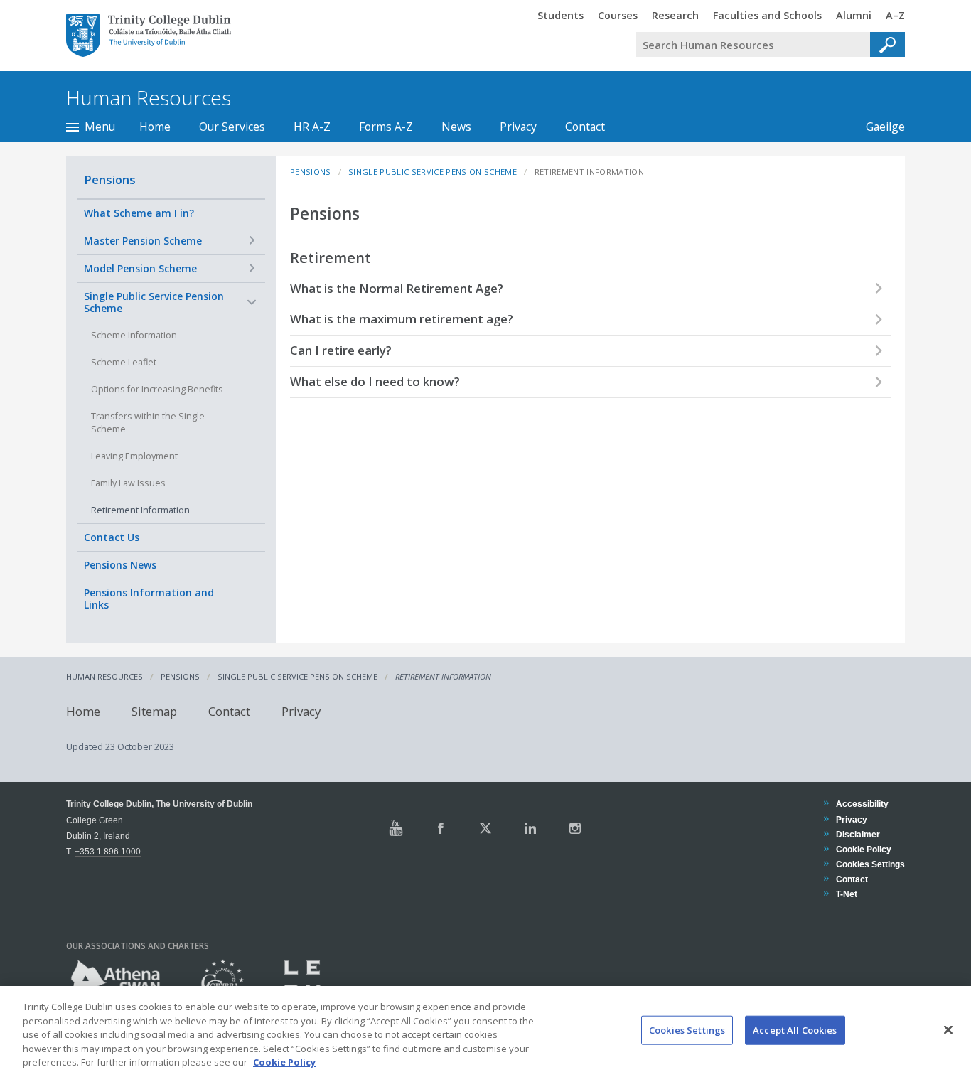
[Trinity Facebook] (440, 828)
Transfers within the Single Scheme (148, 422)
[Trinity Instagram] (575, 828)
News (456, 126)
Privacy (518, 126)
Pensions (110, 179)
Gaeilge (878, 126)
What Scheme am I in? (139, 213)
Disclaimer (857, 834)
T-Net (846, 894)
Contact (585, 126)
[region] (485, 1031)
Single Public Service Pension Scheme (154, 302)
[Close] (948, 1030)
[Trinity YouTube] (396, 828)
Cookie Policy (863, 849)
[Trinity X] (485, 828)
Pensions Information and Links (149, 599)
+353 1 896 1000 (108, 851)
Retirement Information (140, 510)
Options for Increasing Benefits (157, 389)
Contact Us (111, 537)
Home (155, 126)
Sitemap (154, 710)
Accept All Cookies (795, 1030)
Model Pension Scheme (140, 268)
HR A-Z (312, 126)
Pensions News (120, 565)
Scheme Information (134, 335)
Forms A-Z (386, 126)
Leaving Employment (134, 456)
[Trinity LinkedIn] (530, 828)
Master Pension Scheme (143, 240)
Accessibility (862, 803)
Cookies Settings (687, 1030)
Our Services (232, 126)
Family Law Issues (128, 483)
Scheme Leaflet (123, 362)
